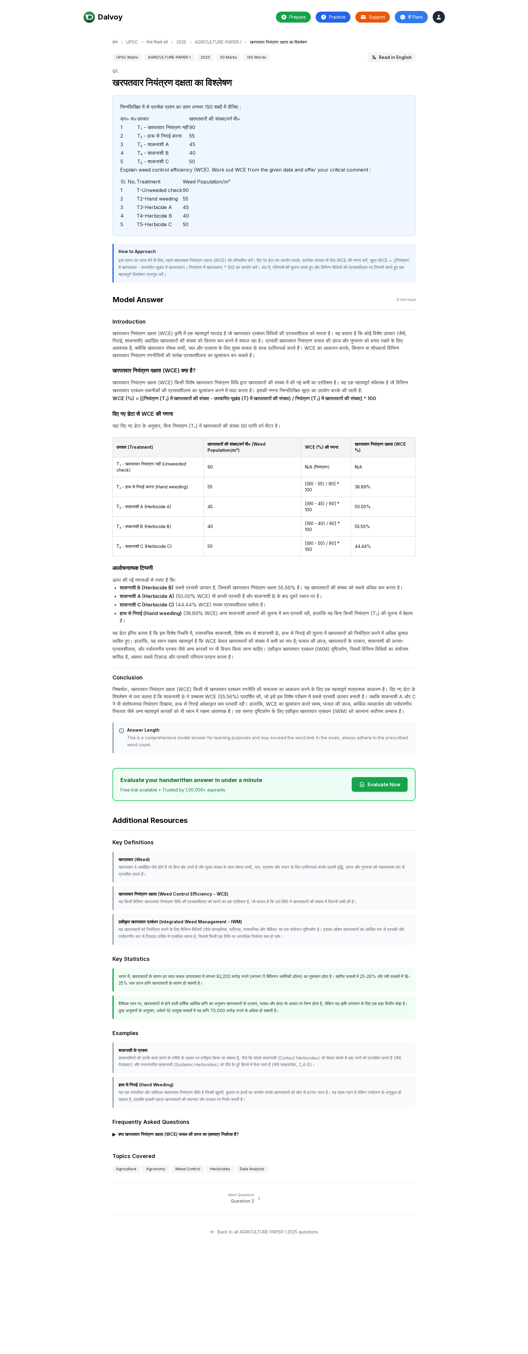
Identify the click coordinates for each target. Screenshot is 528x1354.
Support (377, 17)
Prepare (297, 17)
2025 (181, 42)
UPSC (132, 42)
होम (115, 42)
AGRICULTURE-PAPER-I (218, 42)
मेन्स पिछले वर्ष (157, 42)
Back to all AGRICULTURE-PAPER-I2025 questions (268, 1231)
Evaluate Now (384, 784)
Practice (337, 17)
